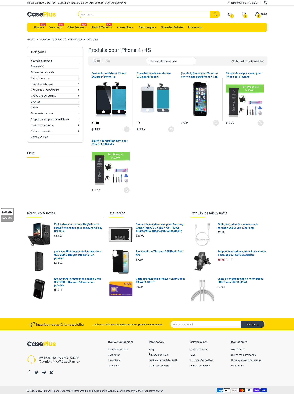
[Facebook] (29, 372)
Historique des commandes (246, 360)
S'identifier (237, 2)
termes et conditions (160, 365)
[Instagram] (52, 372)
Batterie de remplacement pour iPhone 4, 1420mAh (109, 142)
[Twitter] (37, 372)
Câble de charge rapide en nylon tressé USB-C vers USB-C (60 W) (240, 280)
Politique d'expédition (201, 360)
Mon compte (238, 349)
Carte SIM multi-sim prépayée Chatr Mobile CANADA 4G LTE (160, 280)
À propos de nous (158, 354)
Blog (151, 349)
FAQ (192, 354)
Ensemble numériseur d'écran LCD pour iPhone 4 (153, 74)
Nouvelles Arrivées (41, 212)
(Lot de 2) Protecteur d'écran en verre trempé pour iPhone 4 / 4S (199, 74)
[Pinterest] (44, 372)
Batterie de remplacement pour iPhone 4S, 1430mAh (244, 74)
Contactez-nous (199, 349)
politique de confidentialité (163, 360)
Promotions (114, 360)
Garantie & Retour (200, 365)
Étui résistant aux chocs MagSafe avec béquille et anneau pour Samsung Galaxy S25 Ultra (78, 227)
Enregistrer (252, 2)
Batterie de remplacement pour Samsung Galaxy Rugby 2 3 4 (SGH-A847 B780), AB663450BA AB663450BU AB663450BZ (159, 227)
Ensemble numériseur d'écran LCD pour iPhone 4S (109, 74)
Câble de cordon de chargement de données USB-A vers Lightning (238, 225)
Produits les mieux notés (208, 212)
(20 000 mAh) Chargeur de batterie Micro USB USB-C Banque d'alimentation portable (77, 255)
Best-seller (117, 212)
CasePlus (41, 391)
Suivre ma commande (243, 354)
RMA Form (237, 365)
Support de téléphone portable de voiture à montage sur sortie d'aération (242, 253)
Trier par (154, 61)
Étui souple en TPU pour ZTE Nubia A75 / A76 (160, 253)
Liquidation (113, 365)
